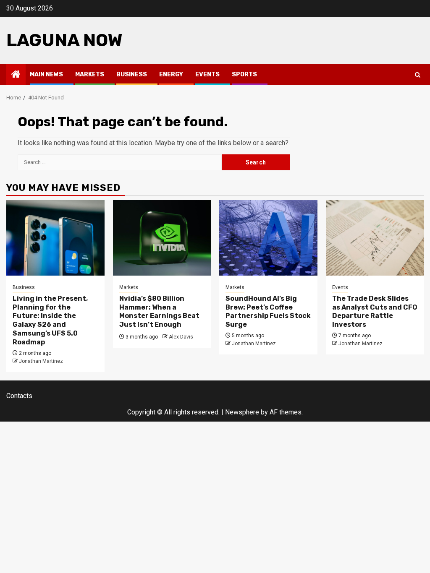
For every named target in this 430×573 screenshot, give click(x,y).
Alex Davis (181, 337)
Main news (46, 74)
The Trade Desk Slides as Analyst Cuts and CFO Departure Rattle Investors (374, 311)
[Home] (16, 75)
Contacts (19, 396)
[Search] (417, 75)
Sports (244, 74)
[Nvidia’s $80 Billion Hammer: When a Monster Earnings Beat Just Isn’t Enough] (162, 238)
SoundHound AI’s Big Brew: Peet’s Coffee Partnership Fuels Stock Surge (268, 311)
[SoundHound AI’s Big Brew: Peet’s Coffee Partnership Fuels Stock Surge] (268, 238)
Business (131, 74)
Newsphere (242, 412)
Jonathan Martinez (41, 361)
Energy (171, 74)
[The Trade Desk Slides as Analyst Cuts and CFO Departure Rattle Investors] (375, 238)
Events (207, 74)
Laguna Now (64, 40)
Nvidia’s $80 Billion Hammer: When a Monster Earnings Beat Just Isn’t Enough (159, 311)
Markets (89, 74)
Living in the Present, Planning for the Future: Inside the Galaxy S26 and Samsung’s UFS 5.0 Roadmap (50, 320)
